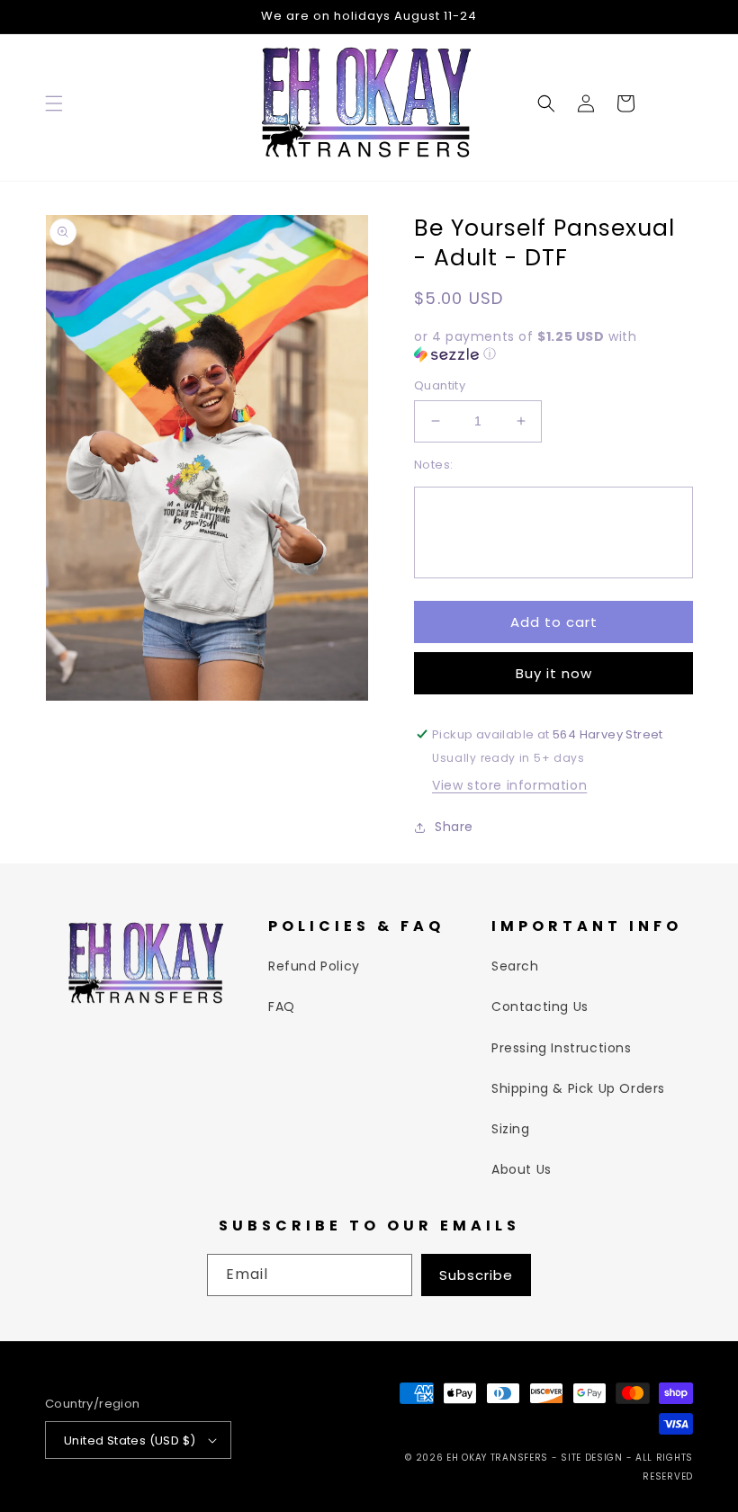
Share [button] (454, 827)
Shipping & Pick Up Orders (578, 1088)
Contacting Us (540, 1006)
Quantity (439, 385)
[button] (54, 103)
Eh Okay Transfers (497, 1457)
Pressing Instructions (561, 1048)
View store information (509, 785)
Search (515, 966)
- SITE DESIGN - (593, 1457)
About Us (521, 1169)
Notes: (433, 464)
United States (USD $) (129, 1440)
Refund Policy (314, 966)
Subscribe (476, 1275)
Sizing (510, 1129)
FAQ (281, 1006)
